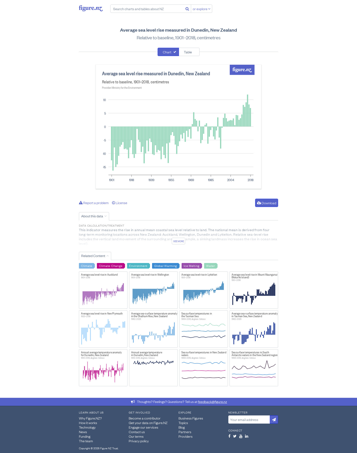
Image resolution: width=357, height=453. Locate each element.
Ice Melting (192, 265)
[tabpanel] (178, 127)
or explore (200, 8)
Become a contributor (145, 418)
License (121, 202)
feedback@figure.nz (212, 401)
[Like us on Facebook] (229, 436)
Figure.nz (91, 8)
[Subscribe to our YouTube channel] (240, 436)
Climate (86, 265)
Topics (183, 422)
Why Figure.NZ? (90, 418)
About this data (92, 216)
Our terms (136, 436)
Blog (181, 427)
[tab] (168, 52)
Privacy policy (139, 441)
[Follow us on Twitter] (235, 436)
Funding (84, 436)
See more (178, 241)
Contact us (137, 431)
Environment (138, 265)
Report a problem (96, 202)
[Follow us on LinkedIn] (246, 436)
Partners (184, 431)
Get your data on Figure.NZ (148, 422)
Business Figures (190, 418)
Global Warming (165, 265)
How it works (88, 422)
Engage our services (143, 427)
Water (210, 265)
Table (188, 52)
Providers (185, 436)
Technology (87, 427)
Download (268, 203)
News (83, 431)
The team (86, 441)
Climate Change (111, 265)
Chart (167, 52)
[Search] (187, 9)
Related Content (93, 255)
